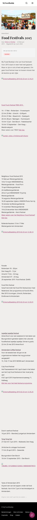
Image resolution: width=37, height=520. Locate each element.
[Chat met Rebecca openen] (32, 515)
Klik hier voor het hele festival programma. (17, 383)
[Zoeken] (26, 3)
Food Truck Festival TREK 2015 (13, 105)
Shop (11, 515)
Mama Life (28, 512)
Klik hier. (22, 130)
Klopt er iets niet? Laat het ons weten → (14, 497)
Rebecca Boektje (10, 42)
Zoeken (17, 515)
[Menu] (32, 3)
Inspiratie (5, 515)
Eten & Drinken (18, 512)
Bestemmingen (6, 512)
